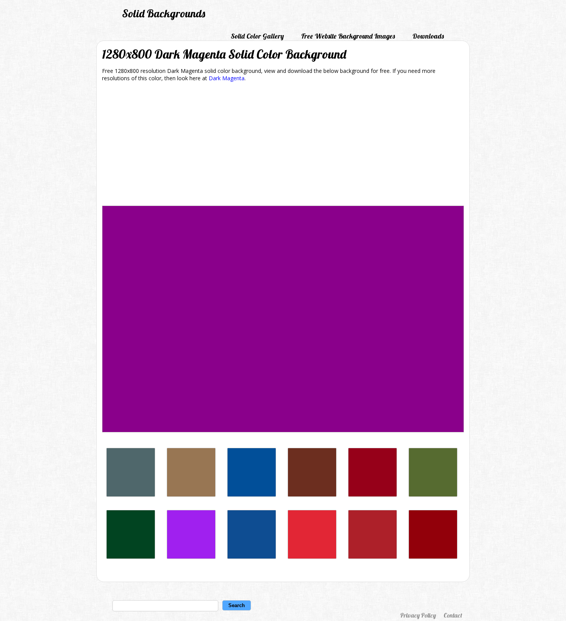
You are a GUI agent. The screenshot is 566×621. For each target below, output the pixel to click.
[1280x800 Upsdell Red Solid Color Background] (372, 556)
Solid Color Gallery (257, 36)
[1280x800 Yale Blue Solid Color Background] (251, 556)
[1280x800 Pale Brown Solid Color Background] (191, 494)
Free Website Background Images (348, 36)
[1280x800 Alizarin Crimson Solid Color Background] (312, 556)
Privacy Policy (418, 615)
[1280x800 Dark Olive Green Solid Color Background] (433, 494)
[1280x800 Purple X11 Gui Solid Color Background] (191, 556)
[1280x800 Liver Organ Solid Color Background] (312, 494)
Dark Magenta (226, 78)
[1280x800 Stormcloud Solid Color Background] (130, 494)
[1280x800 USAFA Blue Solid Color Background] (251, 494)
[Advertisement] (283, 145)
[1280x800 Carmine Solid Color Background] (372, 494)
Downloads (428, 36)
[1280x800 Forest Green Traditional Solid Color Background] (130, 556)
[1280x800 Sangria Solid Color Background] (433, 556)
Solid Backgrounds (163, 13)
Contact (453, 615)
